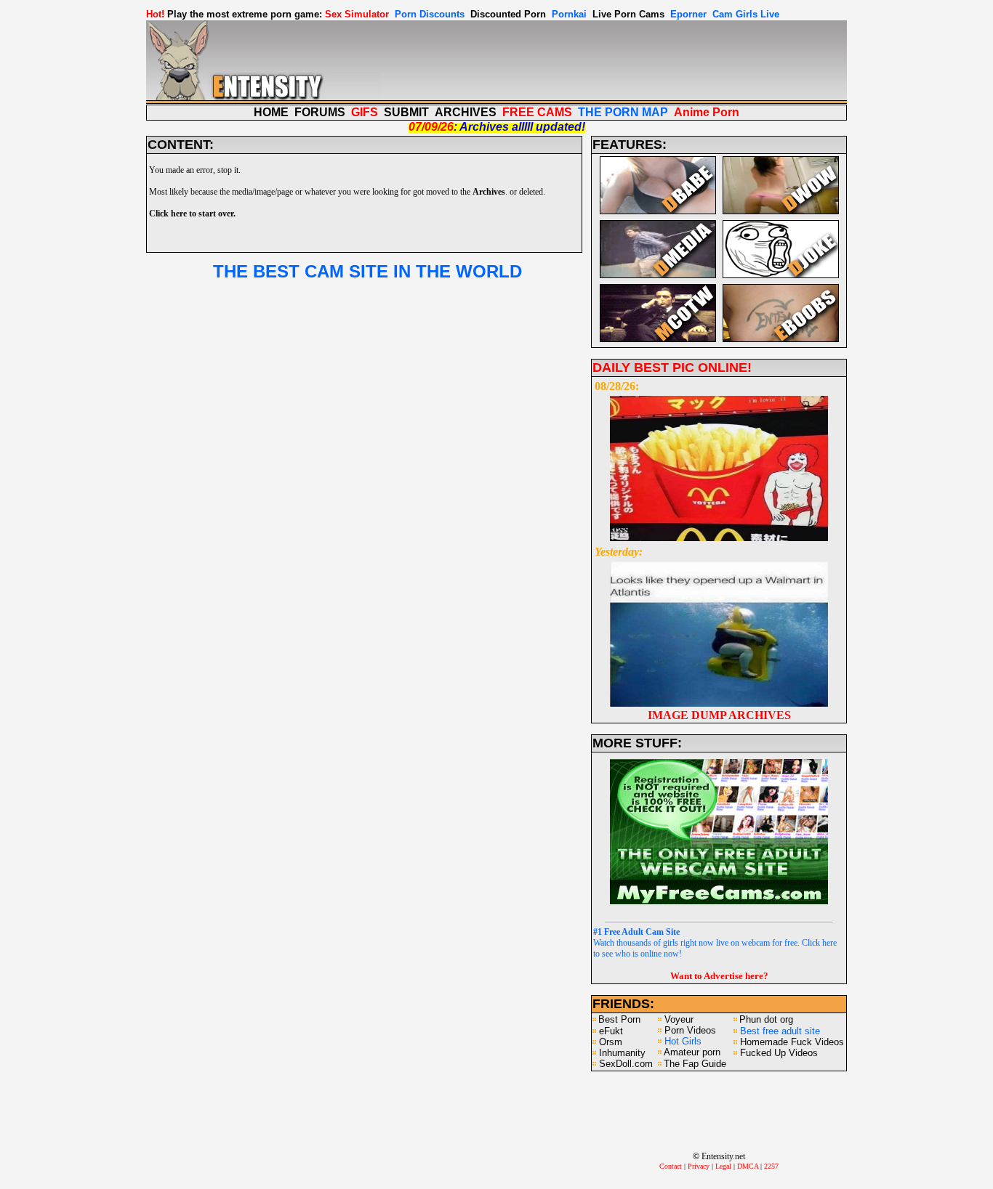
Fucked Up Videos (779, 1052)
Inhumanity (622, 1052)
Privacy (698, 1166)
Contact (670, 1166)
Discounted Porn (508, 14)
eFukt (611, 1031)
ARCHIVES (465, 112)
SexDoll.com (626, 1063)
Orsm (610, 1041)
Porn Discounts (430, 14)
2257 (771, 1166)
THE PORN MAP (623, 112)
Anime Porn (706, 112)
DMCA (747, 1166)
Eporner (688, 14)
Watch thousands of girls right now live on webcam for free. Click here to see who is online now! (715, 943)
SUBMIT (406, 112)
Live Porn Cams (628, 14)
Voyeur (679, 1019)
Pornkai (569, 14)
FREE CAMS (537, 112)
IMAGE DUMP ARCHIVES (719, 715)
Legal (723, 1166)
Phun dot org (766, 1019)
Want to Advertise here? (719, 975)
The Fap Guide (695, 1063)
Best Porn (619, 1019)
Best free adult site (780, 1031)
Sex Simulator (357, 14)
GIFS (364, 112)
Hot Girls (682, 1041)
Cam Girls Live (745, 14)
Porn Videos (690, 1030)
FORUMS (319, 112)
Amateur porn (692, 1052)
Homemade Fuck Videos (792, 1041)
